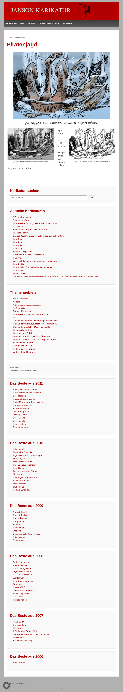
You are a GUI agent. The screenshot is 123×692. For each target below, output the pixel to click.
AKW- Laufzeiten (21, 480)
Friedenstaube (20, 600)
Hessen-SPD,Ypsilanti (23, 590)
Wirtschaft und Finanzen (24, 352)
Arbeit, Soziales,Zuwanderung (27, 305)
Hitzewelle (18, 226)
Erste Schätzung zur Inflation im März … (32, 229)
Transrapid (18, 584)
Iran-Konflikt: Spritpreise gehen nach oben (33, 267)
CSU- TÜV (18, 596)
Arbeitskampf (19, 537)
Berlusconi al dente (22, 562)
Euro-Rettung (19, 396)
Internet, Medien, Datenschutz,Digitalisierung (34, 339)
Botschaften (18, 637)
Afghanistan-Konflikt (22, 461)
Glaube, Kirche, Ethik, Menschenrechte (31, 327)
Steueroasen (19, 540)
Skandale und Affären (23, 342)
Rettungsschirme (21, 427)
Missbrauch (18, 474)
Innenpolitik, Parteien (23, 330)
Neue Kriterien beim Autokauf (27, 392)
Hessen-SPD (19, 587)
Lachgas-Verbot (20, 233)
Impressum (68, 23)
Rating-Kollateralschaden (25, 389)
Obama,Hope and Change (25, 471)
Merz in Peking (20, 273)
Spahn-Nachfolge (21, 220)
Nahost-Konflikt (20, 515)
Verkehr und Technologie (25, 349)
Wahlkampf (18, 578)
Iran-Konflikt (18, 264)
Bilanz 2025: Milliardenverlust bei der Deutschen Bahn (38, 236)
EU (14, 317)
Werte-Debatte (20, 565)
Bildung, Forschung (22, 311)
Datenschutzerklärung (49, 23)
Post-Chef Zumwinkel (23, 581)
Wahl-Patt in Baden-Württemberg (28, 254)
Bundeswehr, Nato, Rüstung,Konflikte (30, 314)
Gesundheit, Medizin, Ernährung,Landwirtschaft (35, 320)
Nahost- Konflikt (20, 512)
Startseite (11, 37)
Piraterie (17, 524)
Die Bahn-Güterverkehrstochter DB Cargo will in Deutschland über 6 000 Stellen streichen (55, 276)
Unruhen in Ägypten (22, 405)
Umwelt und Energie (22, 346)
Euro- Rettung (19, 424)
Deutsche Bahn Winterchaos (26, 534)
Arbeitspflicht (19, 449)
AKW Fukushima (21, 408)
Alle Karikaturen (20, 298)
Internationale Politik (22, 333)
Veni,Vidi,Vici (19, 458)
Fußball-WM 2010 (21, 490)
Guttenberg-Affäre (21, 411)
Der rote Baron (20, 625)
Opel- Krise (18, 531)
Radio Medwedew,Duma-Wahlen (28, 402)
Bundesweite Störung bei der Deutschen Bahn (35, 223)
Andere (16, 302)
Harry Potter (19, 521)
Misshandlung (19, 483)
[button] (6, 685)
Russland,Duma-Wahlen (24, 399)
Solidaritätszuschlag (22, 640)
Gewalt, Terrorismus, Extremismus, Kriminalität (35, 324)
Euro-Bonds (18, 468)
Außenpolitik (19, 308)
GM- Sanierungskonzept (24, 465)
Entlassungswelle (21, 593)
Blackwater (18, 628)
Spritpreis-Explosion (22, 251)
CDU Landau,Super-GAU (25, 631)
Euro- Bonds (19, 418)
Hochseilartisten (20, 518)
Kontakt (31, 23)
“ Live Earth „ (19, 622)
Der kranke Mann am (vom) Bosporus (31, 634)
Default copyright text (17, 683)
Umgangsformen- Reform (25, 477)
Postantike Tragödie (22, 452)
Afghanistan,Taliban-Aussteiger (27, 455)
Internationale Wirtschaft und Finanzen (31, 336)
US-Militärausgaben (22, 574)
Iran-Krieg (17, 239)
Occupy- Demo (20, 414)
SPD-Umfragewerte (22, 217)
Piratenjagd (18, 527)
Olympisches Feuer (22, 571)
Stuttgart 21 (18, 487)
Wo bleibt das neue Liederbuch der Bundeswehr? (36, 261)
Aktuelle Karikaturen (15, 23)
